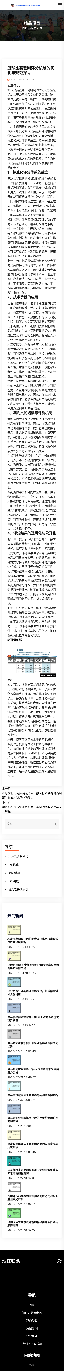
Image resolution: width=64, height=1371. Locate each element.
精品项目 (14, 864)
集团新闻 (14, 873)
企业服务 (14, 881)
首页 (25, 28)
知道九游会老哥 (18, 856)
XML (32, 1365)
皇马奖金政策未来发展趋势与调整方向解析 (32, 1095)
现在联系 (11, 1261)
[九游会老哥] (30, 5)
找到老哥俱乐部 (18, 889)
